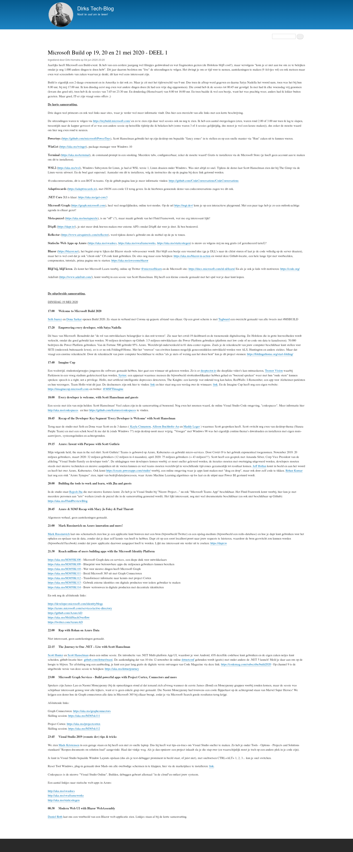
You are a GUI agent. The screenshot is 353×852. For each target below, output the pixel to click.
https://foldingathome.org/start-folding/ (270, 354)
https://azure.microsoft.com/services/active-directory (80, 608)
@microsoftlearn (151, 269)
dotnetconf (188, 659)
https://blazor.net (68, 251)
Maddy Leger (191, 426)
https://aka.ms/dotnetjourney (122, 669)
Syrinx (122, 375)
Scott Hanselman (78, 655)
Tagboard (224, 319)
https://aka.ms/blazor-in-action (192, 256)
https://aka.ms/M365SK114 (64, 587)
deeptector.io (208, 370)
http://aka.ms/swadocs (61, 791)
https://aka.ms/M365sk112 (84, 728)
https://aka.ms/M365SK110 (64, 569)
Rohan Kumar (294, 470)
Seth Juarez (55, 319)
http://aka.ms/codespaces (63, 410)
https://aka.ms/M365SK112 (64, 578)
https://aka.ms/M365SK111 (64, 573)
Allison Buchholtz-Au (165, 426)
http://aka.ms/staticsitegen (63, 800)
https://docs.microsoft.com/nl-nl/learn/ (212, 269)
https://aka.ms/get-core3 (92, 197)
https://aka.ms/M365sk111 (84, 716)
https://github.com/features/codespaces (112, 410)
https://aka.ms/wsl (69, 168)
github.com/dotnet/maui (98, 659)
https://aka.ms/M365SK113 (64, 582)
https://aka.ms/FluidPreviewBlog (67, 501)
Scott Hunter (55, 655)
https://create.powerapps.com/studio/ (128, 470)
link (152, 384)
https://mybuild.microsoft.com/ (111, 121)
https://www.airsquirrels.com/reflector (85, 235)
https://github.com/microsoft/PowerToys (86, 138)
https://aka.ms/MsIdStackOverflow (69, 617)
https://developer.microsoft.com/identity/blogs (75, 604)
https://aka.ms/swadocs (102, 243)
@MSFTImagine (113, 389)
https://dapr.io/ (66, 226)
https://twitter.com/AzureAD (65, 622)
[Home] (61, 15)
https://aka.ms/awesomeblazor (129, 260)
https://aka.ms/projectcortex (83, 724)
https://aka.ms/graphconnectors (92, 711)
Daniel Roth (55, 816)
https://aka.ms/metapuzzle (82, 218)
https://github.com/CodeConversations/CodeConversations (204, 180)
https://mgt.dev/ (183, 205)
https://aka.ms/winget (73, 146)
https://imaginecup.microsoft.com (68, 389)
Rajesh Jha (76, 492)
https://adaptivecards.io (82, 189)
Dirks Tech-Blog (95, 8)
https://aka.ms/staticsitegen (173, 243)
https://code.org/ (290, 269)
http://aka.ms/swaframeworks (66, 795)
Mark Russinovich (59, 534)
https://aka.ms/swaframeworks (136, 243)
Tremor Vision (274, 370)
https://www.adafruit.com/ (76, 277)
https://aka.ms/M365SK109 (64, 564)
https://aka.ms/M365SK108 (64, 559)
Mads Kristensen (69, 745)
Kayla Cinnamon (140, 426)
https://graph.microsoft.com (88, 205)
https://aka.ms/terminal (75, 155)
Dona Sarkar (74, 319)
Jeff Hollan (259, 466)
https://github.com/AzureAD (65, 613)
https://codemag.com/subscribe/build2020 (246, 664)
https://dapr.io (218, 543)
